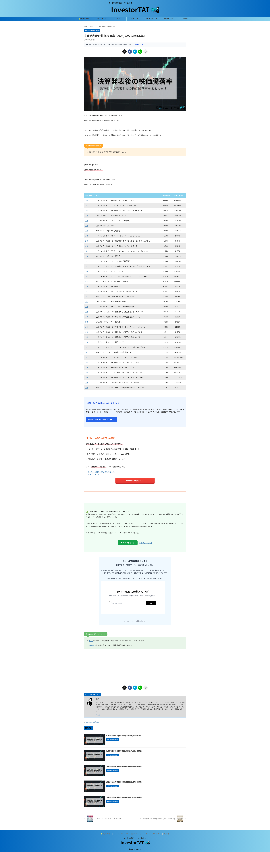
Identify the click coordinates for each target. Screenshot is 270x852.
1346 (86, 231)
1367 (86, 205)
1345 (86, 347)
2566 (86, 342)
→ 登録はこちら (138, 45)
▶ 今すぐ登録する (128, 542)
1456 (86, 367)
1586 (86, 327)
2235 (86, 337)
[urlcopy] (145, 51)
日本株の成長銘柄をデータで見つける (135, 838)
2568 (86, 241)
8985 (86, 322)
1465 (86, 362)
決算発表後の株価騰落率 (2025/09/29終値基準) (124, 766)
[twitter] (124, 51)
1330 (86, 226)
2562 (86, 332)
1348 (86, 256)
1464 (86, 210)
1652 (86, 291)
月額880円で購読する (133, 481)
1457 (86, 357)
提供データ (135, 19)
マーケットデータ (151, 19)
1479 (86, 307)
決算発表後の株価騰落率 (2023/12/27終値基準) (124, 782)
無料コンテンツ (168, 19)
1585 (86, 236)
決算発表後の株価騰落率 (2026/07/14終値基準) (124, 751)
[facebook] (130, 51)
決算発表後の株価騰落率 (93, 722)
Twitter (91, 641)
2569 (86, 266)
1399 (86, 317)
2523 (86, 281)
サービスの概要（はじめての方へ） (101, 471)
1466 (86, 377)
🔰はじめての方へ (84, 19)
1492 (86, 352)
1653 (86, 276)
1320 (86, 221)
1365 (86, 200)
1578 (86, 215)
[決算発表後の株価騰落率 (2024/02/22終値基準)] (135, 51)
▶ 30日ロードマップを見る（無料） (101, 419)
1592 (86, 246)
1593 (86, 296)
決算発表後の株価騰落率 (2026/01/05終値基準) (124, 797)
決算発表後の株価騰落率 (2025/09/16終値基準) (124, 735)
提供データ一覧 (93, 474)
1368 (86, 372)
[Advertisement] (135, 666)
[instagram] (99, 715)
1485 (86, 388)
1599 (86, 286)
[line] (140, 51)
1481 (86, 301)
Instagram (92, 645)
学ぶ (118, 19)
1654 (86, 251)
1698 (86, 312)
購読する (185, 19)
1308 (86, 271)
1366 (86, 382)
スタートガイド (101, 19)
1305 (86, 261)
